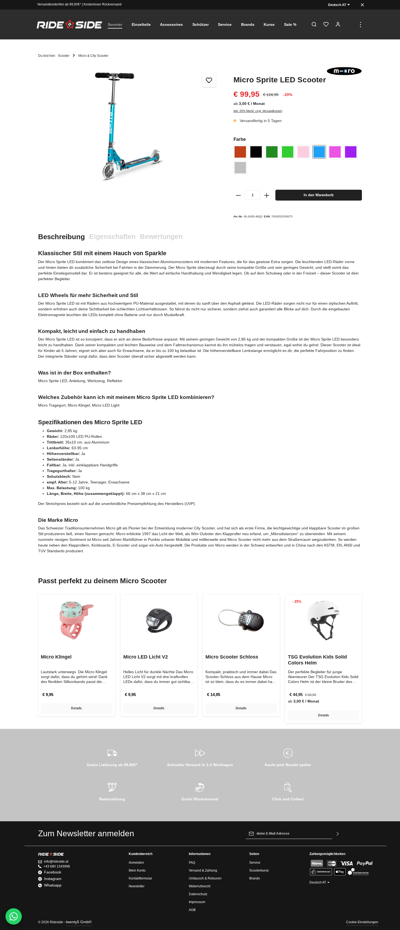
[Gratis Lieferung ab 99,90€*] (112, 756)
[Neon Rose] (303, 152)
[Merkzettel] (326, 24)
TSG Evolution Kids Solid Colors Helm (317, 660)
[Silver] (240, 167)
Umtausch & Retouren (205, 878)
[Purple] (351, 152)
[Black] (256, 152)
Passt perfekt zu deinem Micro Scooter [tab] (102, 581)
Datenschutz (198, 894)
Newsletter (136, 886)
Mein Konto (137, 870)
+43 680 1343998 (57, 866)
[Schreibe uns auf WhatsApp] (13, 916)
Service (254, 863)
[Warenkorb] (349, 24)
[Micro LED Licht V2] (159, 620)
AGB (192, 910)
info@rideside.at (56, 861)
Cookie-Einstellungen (362, 922)
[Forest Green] (272, 152)
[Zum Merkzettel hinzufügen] (209, 80)
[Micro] (344, 71)
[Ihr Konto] (338, 24)
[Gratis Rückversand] (200, 791)
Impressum (197, 902)
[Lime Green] (287, 152)
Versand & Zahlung (203, 870)
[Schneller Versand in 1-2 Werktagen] (200, 756)
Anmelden (136, 863)
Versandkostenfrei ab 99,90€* (59, 4)
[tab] (61, 237)
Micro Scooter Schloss (231, 657)
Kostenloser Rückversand (103, 4)
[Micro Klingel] (76, 620)
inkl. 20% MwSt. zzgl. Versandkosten (257, 111)
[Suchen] (314, 24)
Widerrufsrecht (199, 886)
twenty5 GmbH (78, 922)
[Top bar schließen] (362, 4)
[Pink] (335, 152)
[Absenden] (338, 833)
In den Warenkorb (319, 195)
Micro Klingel (56, 657)
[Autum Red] (240, 152)
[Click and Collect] (288, 791)
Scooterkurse (259, 870)
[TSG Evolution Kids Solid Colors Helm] (323, 620)
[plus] (266, 195)
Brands (254, 878)
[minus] (238, 195)
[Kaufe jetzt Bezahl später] (288, 756)
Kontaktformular (140, 878)
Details (76, 708)
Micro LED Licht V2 (145, 657)
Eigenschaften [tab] (112, 236)
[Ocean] (319, 152)
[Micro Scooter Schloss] (241, 620)
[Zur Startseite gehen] (69, 24)
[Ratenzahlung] (112, 791)
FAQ (192, 863)
